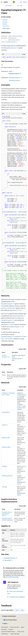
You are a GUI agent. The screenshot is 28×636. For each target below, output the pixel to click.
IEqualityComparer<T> (11, 48)
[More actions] (25, 5)
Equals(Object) (5, 412)
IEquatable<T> (8, 560)
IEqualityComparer (14, 80)
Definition (5, 20)
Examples (4, 22)
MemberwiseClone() (7, 475)
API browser (8, 5)
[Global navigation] (1, 2)
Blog (22, 627)
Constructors (5, 26)
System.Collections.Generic (15, 36)
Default (6, 314)
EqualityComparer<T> (7, 320)
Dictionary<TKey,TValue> (8, 308)
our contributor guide (12, 577)
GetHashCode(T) (21, 407)
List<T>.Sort (17, 310)
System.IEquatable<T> (18, 316)
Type (23, 466)
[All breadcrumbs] (2, 5)
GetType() (4, 466)
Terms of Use (20, 631)
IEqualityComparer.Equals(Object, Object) (7, 513)
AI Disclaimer (4, 627)
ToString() (4, 487)
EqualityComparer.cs (11, 42)
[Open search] (20, 2)
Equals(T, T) (20, 406)
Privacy (10, 629)
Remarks (4, 24)
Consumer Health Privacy (7, 631)
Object (11, 71)
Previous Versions (14, 627)
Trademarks (4, 634)
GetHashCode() (6, 437)
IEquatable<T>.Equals (7, 324)
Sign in (25, 2)
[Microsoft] (14, 2)
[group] (14, 57)
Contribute (4, 629)
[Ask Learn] (18, 5)
